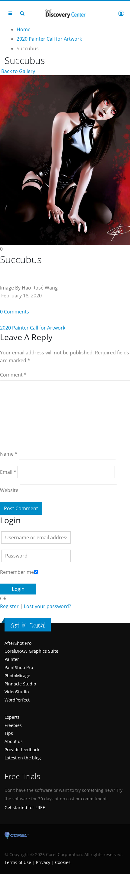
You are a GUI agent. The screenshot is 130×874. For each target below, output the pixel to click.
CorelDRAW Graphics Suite (31, 651)
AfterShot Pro (18, 643)
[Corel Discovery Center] (65, 13)
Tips (9, 733)
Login (120, 13)
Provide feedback (22, 749)
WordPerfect (17, 700)
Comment (13, 374)
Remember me (17, 572)
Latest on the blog (23, 758)
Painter (12, 659)
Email (8, 472)
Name (9, 453)
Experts (12, 717)
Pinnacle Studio (20, 684)
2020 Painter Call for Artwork (32, 327)
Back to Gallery (17, 71)
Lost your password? (47, 606)
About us (14, 741)
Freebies (13, 725)
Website (9, 490)
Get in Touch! (28, 625)
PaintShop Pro (19, 667)
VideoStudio (17, 692)
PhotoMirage (17, 675)
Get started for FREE (25, 807)
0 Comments (14, 311)
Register (9, 606)
